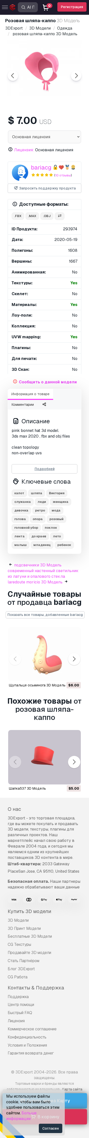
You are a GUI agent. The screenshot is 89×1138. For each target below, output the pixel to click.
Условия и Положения (27, 1045)
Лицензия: (24, 150)
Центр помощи (21, 1004)
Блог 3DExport (21, 968)
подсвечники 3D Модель (38, 565)
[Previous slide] (13, 75)
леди (42, 502)
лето (57, 536)
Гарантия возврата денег (31, 1053)
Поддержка (18, 996)
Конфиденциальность (27, 1037)
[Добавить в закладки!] (73, 674)
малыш (20, 545)
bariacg (41, 167)
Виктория (57, 493)
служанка (22, 502)
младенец (42, 545)
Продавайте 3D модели (29, 952)
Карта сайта (72, 1089)
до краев (38, 536)
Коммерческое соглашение (32, 1029)
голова (20, 519)
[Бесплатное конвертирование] (59, 216)
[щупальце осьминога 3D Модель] (44, 654)
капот (19, 493)
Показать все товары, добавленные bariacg (45, 614)
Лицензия (16, 1020)
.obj (47, 216)
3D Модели (18, 920)
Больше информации (21, 1115)
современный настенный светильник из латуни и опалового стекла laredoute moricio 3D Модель (43, 576)
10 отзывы (63, 175)
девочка (21, 510)
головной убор (26, 528)
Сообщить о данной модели (48, 382)
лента (19, 536)
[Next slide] (76, 75)
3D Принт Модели (24, 928)
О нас (14, 809)
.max (32, 216)
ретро (40, 510)
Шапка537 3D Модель (27, 788)
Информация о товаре (30, 394)
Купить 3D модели (29, 911)
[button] (74, 659)
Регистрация (72, 7)
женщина (60, 502)
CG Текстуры (19, 944)
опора (38, 519)
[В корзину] (63, 674)
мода (56, 510)
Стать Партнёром (23, 960)
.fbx (18, 216)
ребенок (64, 545)
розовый (56, 519)
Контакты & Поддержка (36, 988)
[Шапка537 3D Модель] (44, 757)
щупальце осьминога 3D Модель (37, 685)
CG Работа (17, 977)
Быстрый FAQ (20, 1012)
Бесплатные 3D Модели (30, 936)
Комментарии (23, 404)
